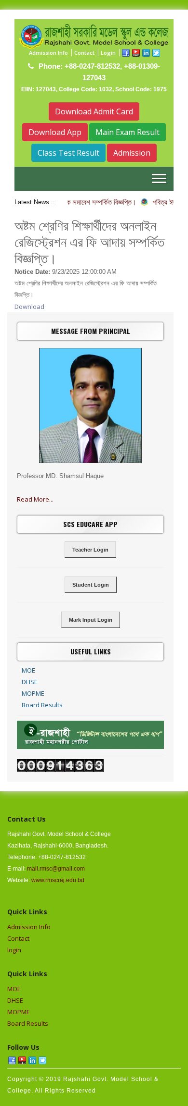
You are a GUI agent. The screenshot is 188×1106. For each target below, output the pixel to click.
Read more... (35, 499)
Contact (84, 52)
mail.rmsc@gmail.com (56, 868)
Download (29, 306)
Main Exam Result (127, 132)
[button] (159, 178)
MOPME (33, 693)
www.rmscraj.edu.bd (57, 880)
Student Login (90, 585)
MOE (28, 670)
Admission (131, 152)
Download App (54, 132)
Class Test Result (68, 152)
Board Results (42, 704)
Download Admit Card (94, 111)
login (14, 950)
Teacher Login (90, 550)
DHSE (30, 681)
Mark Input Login (90, 620)
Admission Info (48, 52)
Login (108, 52)
